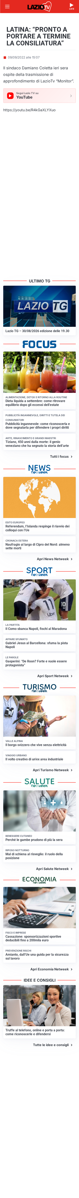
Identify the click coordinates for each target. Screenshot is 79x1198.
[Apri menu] (7, 6)
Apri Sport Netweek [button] (53, 676)
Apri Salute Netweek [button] (52, 869)
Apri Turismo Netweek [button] (51, 770)
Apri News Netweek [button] (53, 559)
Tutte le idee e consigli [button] (51, 1045)
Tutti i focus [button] (59, 456)
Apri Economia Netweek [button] (49, 969)
